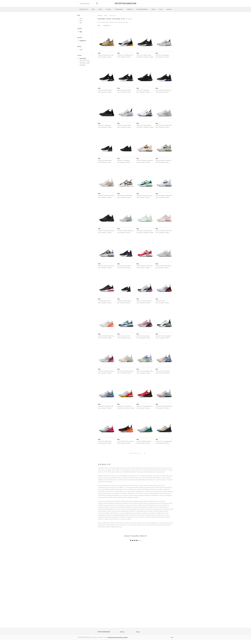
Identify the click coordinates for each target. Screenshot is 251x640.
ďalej (172, 637)
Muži (81, 18)
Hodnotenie (82, 65)
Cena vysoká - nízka (84, 60)
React (81, 49)
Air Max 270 (83, 40)
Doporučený (83, 58)
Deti (80, 22)
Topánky (100, 15)
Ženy (81, 20)
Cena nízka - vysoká (84, 62)
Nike (81, 31)
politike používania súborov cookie (117, 637)
